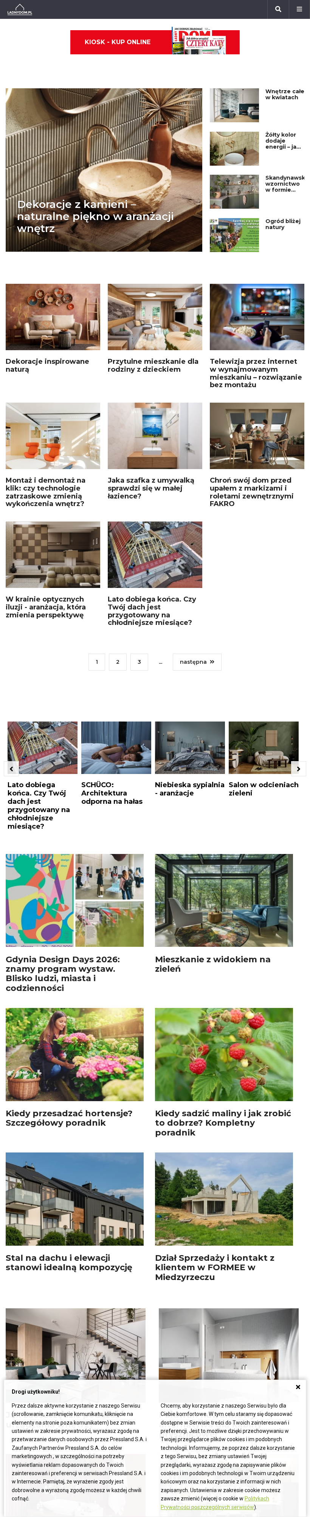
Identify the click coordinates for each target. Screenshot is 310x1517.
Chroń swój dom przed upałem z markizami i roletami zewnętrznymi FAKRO (252, 492)
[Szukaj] (278, 9)
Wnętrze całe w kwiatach (284, 94)
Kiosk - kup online (117, 42)
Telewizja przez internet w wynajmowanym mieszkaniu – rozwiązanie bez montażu (256, 373)
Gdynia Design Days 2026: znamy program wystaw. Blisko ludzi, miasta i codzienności (63, 973)
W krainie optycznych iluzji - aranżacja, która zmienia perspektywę (46, 607)
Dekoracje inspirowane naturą (47, 365)
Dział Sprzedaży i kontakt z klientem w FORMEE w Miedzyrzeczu (214, 1267)
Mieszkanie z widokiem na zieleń (213, 964)
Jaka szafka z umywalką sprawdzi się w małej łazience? (151, 488)
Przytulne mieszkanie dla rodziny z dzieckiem (153, 365)
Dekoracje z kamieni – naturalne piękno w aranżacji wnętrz (95, 216)
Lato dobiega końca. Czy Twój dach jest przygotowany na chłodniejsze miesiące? (152, 611)
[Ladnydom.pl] (20, 9)
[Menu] (299, 9)
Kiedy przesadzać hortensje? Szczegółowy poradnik (69, 1118)
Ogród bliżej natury (283, 224)
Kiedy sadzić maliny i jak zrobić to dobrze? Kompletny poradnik (223, 1123)
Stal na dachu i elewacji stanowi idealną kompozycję (69, 1262)
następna (193, 661)
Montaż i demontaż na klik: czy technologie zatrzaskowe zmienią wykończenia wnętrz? (45, 492)
